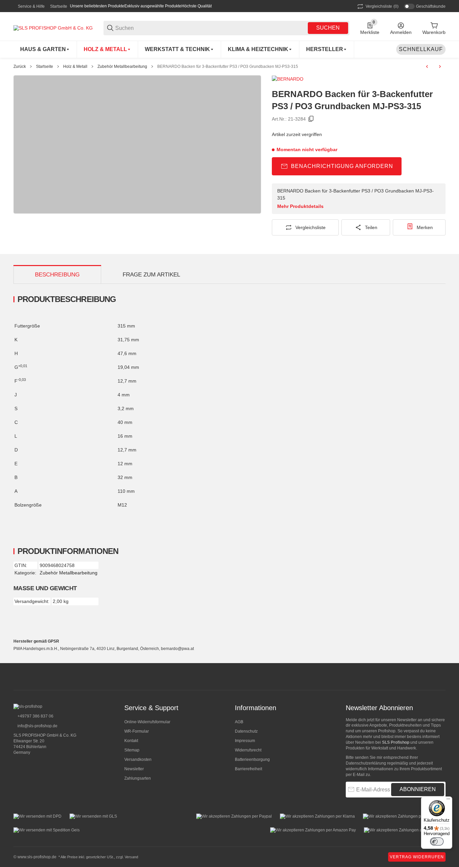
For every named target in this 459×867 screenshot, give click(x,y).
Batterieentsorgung (252, 759)
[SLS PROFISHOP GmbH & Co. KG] (53, 27)
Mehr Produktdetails (300, 206)
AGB (239, 722)
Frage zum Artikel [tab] (151, 274)
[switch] (437, 841)
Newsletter (134, 769)
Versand (131, 857)
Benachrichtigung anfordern (342, 166)
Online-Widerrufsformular (147, 722)
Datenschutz (246, 731)
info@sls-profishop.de (36, 726)
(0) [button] (382, 6)
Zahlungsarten (137, 778)
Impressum (245, 740)
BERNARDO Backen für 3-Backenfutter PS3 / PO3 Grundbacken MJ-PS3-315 (227, 66)
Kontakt (131, 740)
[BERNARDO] (287, 78)
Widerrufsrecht (248, 750)
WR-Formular (136, 731)
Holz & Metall (75, 66)
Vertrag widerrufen (417, 857)
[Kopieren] (311, 119)
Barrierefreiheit (248, 769)
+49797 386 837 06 (34, 716)
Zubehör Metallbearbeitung (122, 66)
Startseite (58, 6)
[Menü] (448, 800)
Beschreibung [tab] (57, 274)
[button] (326, 49)
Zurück (19, 66)
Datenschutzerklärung (366, 763)
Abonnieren (418, 789)
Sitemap (131, 750)
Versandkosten (138, 759)
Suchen (328, 28)
